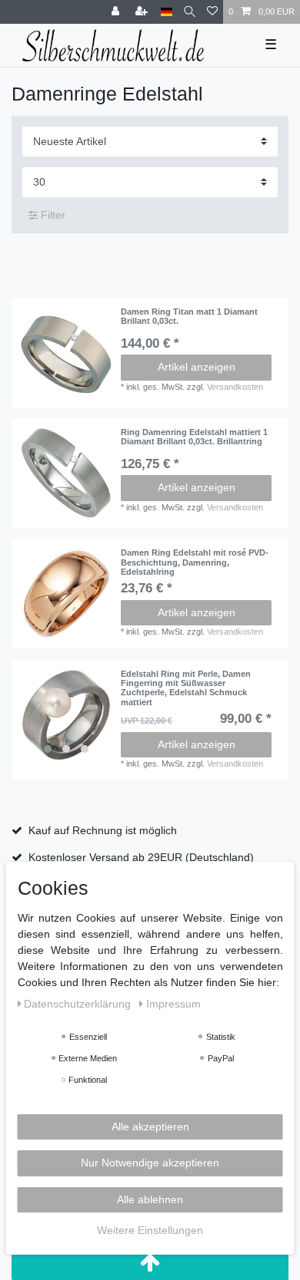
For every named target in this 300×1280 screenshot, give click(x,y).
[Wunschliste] (212, 12)
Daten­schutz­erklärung (79, 1004)
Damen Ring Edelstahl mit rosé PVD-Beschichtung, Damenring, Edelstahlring (194, 562)
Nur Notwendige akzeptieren (150, 1162)
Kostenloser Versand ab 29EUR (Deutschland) (141, 857)
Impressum (173, 1004)
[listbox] (66, 715)
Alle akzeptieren (150, 1126)
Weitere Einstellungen (150, 1230)
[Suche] (190, 12)
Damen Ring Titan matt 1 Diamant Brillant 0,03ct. (189, 316)
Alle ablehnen (150, 1199)
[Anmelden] (117, 12)
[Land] (166, 12)
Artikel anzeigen (196, 367)
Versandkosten (235, 386)
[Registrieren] (143, 12)
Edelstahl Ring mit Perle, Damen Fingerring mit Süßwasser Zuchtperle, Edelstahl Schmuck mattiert (186, 688)
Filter (51, 215)
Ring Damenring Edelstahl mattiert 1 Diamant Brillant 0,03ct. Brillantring (194, 436)
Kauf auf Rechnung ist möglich (102, 830)
